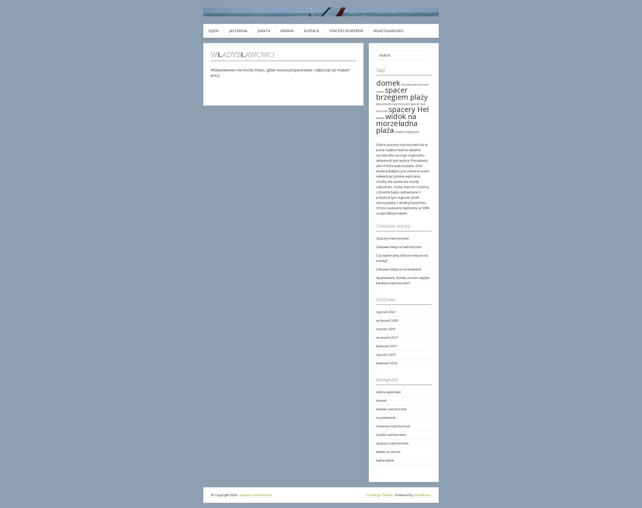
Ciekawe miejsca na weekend (398, 269)
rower (380, 91)
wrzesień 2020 (387, 320)
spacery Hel (409, 109)
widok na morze (396, 119)
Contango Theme (379, 495)
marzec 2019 (385, 329)
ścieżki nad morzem (391, 434)
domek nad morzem (415, 84)
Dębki (213, 30)
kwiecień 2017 (386, 346)
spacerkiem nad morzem (393, 104)
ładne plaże (385, 460)
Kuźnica (311, 30)
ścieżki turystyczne (407, 132)
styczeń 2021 (386, 312)
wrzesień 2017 (387, 337)
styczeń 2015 (386, 354)
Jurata (264, 30)
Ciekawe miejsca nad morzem (399, 247)
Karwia (287, 30)
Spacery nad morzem (392, 238)
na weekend (385, 417)
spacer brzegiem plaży (402, 93)
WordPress (422, 495)
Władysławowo (388, 30)
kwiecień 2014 (386, 363)
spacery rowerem (346, 30)
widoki (380, 118)
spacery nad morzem (392, 443)
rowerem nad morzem (393, 426)
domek (388, 83)
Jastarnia (238, 30)
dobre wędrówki (388, 392)
